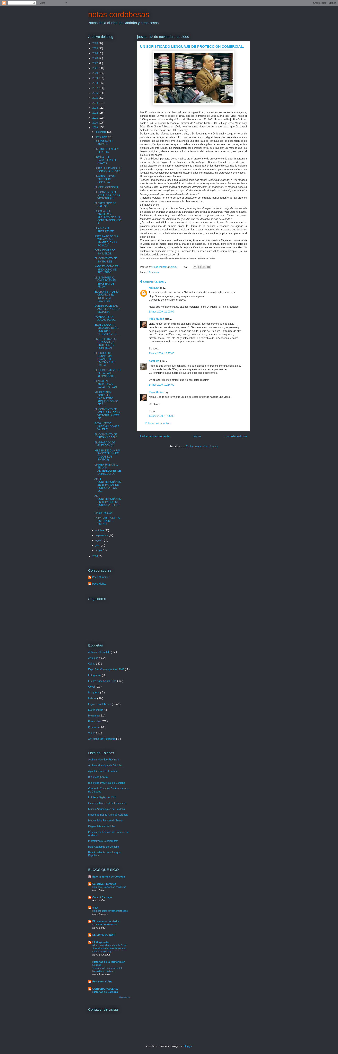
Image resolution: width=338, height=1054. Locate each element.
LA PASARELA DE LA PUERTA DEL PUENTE (107, 521)
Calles (92, 663)
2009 (95, 127)
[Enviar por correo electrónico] (195, 267)
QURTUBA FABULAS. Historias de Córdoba (105, 990)
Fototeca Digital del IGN (101, 797)
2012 (95, 112)
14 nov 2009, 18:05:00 (161, 416)
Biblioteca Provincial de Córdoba (106, 782)
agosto (99, 540)
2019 (95, 78)
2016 (95, 92)
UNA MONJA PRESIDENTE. (104, 230)
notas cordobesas (118, 14)
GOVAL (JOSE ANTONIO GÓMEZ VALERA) (106, 426)
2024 (95, 53)
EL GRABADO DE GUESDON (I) (104, 444)
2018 (95, 82)
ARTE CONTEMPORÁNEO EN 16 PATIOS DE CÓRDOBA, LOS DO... (107, 484)
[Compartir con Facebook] (208, 267)
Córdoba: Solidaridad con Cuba (109, 887)
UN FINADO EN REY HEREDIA (106, 151)
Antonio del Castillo (99, 652)
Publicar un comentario (158, 423)
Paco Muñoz (157, 318)
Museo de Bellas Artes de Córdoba (108, 814)
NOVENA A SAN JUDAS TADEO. (105, 318)
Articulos (154, 272)
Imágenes (94, 692)
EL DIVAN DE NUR (103, 934)
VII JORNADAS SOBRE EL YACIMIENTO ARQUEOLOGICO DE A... (106, 398)
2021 (95, 68)
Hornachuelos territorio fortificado (110, 911)
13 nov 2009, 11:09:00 (161, 311)
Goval (92, 686)
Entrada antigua (236, 436)
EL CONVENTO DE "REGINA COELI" (105, 436)
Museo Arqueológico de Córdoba (106, 809)
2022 (95, 63)
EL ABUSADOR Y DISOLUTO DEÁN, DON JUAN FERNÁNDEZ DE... (107, 329)
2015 (95, 97)
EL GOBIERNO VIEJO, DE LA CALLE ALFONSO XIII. (107, 373)
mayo (98, 550)
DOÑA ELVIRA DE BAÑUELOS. (104, 252)
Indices (92, 698)
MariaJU (154, 287)
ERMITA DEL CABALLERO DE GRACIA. (105, 160)
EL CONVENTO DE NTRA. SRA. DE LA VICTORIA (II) (107, 195)
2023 (95, 58)
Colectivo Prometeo (104, 883)
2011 (95, 117)
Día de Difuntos (103, 512)
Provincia (94, 727)
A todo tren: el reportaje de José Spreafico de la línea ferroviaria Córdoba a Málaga (109, 948)
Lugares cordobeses (100, 704)
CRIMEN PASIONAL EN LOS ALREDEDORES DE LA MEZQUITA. (107, 469)
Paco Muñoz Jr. (101, 577)
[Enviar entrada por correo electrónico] (185, 266)
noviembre (101, 136)
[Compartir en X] (204, 267)
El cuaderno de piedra (105, 921)
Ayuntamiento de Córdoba (103, 771)
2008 (95, 556)
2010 (95, 122)
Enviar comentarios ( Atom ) (202, 446)
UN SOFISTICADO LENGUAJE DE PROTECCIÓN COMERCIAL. (105, 344)
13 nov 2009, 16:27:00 (161, 353)
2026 (95, 43)
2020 (95, 73)
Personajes (95, 721)
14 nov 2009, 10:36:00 (161, 384)
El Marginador (101, 942)
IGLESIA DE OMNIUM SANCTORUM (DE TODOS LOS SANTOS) (107, 455)
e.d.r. (95, 907)
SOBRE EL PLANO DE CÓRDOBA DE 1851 (107, 170)
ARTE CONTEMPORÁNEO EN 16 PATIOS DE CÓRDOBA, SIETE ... (107, 502)
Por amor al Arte (102, 981)
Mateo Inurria (96, 709)
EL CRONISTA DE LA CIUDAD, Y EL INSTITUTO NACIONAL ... (106, 296)
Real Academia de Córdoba (103, 846)
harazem (154, 360)
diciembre (101, 131)
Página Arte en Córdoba (101, 826)
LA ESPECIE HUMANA (104, 924)
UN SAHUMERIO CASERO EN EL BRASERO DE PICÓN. (105, 282)
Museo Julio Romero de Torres (105, 820)
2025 (95, 48)
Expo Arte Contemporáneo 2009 (106, 669)
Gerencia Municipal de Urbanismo (107, 803)
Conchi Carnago (102, 897)
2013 (95, 107)
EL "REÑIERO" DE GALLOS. (105, 205)
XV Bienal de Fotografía (102, 738)
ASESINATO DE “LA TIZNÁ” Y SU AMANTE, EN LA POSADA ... (106, 241)
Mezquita (93, 715)
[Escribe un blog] (199, 267)
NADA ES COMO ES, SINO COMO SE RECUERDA (106, 269)
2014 (95, 102)
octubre (100, 530)
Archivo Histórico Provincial (104, 759)
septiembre (102, 535)
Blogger (187, 1046)
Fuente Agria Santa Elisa (102, 681)
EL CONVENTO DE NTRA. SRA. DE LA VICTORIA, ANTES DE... (107, 414)
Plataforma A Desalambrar (103, 840)
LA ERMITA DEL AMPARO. (103, 143)
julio (98, 545)
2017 (95, 88)
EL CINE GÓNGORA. (106, 187)
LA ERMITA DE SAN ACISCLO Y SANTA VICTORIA (107, 308)
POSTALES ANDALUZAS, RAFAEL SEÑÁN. (106, 384)
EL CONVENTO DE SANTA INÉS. (105, 260)
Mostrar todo (124, 997)
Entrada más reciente (155, 436)
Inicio (197, 436)
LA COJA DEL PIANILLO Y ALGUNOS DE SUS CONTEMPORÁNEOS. (107, 217)
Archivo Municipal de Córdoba (105, 765)
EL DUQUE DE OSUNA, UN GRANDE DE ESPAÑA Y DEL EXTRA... (105, 359)
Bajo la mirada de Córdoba (108, 876)
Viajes (92, 733)
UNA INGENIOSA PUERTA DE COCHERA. (104, 179)
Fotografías (95, 675)
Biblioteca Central (98, 777)
